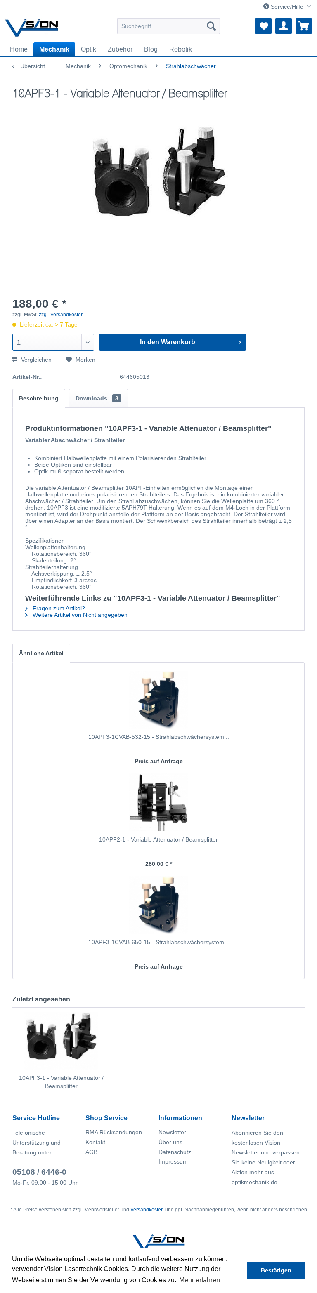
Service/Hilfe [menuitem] (287, 6)
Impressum (173, 1161)
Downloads (97, 398)
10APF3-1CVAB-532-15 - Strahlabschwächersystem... (158, 736)
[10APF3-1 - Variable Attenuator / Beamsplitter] (61, 1041)
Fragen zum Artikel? (58, 608)
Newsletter (172, 1132)
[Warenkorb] (304, 26)
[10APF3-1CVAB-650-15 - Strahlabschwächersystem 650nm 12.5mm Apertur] (158, 905)
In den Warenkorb (167, 342)
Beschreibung (39, 398)
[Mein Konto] (283, 26)
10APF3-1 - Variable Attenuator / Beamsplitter (61, 1081)
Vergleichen (35, 359)
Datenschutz (174, 1152)
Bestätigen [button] (276, 1270)
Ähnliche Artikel (41, 653)
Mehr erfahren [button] (199, 1280)
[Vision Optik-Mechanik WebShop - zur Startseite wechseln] (31, 28)
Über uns (170, 1142)
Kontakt (95, 1142)
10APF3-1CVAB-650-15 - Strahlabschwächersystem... (158, 942)
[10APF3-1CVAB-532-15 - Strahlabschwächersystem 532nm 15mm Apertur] (158, 700)
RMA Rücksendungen (113, 1132)
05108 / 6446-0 (39, 1172)
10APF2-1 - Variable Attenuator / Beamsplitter (158, 839)
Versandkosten (147, 1210)
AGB (91, 1152)
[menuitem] (168, 26)
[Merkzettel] (263, 26)
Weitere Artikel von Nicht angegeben (79, 614)
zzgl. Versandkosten (61, 314)
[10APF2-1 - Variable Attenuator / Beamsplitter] (158, 802)
